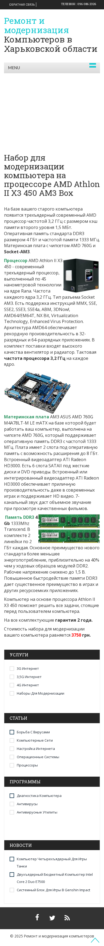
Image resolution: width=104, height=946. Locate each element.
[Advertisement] (52, 104)
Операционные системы (38, 756)
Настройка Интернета (36, 748)
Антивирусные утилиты (37, 812)
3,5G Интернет (29, 676)
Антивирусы (27, 803)
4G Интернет (28, 685)
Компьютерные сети (35, 740)
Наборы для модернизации (40, 693)
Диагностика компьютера (39, 795)
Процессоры (27, 765)
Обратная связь (22, 4)
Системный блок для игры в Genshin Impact (53, 889)
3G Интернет (28, 668)
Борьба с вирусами (33, 732)
